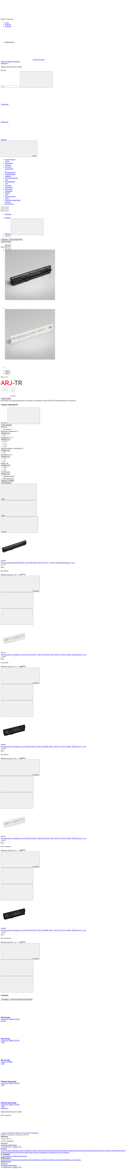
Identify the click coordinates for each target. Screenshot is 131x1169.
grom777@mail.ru (32, 1133)
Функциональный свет (82, 1150)
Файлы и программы (73, 1160)
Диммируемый (9, 476)
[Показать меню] (27, 227)
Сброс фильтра (6, 425)
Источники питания (9, 164)
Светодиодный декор (24, 1152)
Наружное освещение (8, 190)
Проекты (8, 26)
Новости (8, 24)
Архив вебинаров (24, 1160)
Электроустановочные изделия (43, 1152)
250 (5, 470)
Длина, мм (4, 463)
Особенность (5, 472)
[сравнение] (17, 600)
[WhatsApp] (16, 59)
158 (5, 468)
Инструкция (28, 999)
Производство (10, 1156)
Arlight (15, 1147)
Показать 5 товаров (8, 480)
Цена (3, 499)
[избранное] (17, 616)
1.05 (5, 446)
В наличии (7, 429)
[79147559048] (16, 1131)
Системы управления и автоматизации (43, 1150)
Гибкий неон (7, 193)
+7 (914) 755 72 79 (19, 1133)
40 (4, 436)
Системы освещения (8, 186)
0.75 (5, 444)
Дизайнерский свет (97, 1150)
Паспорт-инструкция (17, 999)
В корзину (35, 591)
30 (4, 461)
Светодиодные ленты (8, 1150)
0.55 (5, 442)
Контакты (16, 61)
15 (4, 459)
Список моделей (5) (16, 239)
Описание (5, 239)
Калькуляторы (50, 1160)
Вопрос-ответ (40, 1160)
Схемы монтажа (60, 1160)
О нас (7, 23)
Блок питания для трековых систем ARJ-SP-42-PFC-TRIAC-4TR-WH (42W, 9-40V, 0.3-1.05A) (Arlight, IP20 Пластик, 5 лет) (43, 654)
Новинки (8, 214)
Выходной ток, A (7, 437)
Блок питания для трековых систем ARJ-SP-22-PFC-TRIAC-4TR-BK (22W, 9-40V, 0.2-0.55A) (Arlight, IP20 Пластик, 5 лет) (43, 930)
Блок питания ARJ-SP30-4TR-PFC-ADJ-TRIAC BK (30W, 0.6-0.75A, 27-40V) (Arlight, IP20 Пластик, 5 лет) (38, 563)
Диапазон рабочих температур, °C (13, 448)
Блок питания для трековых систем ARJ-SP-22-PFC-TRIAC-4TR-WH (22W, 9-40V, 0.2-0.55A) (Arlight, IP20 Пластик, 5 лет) (43, 838)
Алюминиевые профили (10, 175)
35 (4, 453)
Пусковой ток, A (6, 455)
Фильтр (4, 532)
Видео (9, 1160)
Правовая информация (9, 1145)
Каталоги (4, 1160)
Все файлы (5, 999)
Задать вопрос (6, 241)
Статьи (33, 1160)
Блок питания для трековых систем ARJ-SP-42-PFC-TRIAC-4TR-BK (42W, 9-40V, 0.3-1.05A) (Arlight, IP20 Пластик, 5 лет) (43, 746)
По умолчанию (6, 483)
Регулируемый (9, 478)
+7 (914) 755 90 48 (7, 1133)
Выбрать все (6, 433)
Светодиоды (9, 204)
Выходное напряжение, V (10, 431)
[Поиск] (36, 79)
